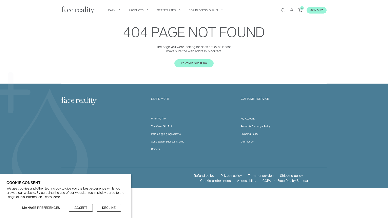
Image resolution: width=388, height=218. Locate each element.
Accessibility (246, 180)
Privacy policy (231, 175)
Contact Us (247, 141)
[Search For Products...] (282, 10)
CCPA (267, 180)
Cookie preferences (215, 180)
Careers (155, 149)
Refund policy (204, 175)
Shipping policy (291, 175)
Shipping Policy (249, 133)
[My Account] (291, 10)
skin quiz (316, 10)
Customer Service (255, 98)
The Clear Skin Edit (162, 126)
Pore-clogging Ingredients (166, 133)
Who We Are (158, 118)
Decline (109, 207)
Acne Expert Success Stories (167, 141)
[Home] (78, 10)
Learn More (51, 197)
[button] (113, 10)
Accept (81, 207)
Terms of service (261, 175)
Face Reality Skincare (294, 180)
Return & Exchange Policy (255, 126)
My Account (248, 118)
